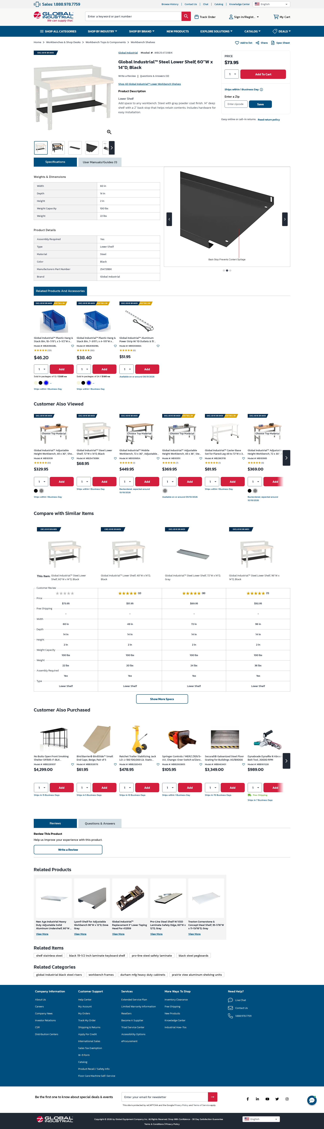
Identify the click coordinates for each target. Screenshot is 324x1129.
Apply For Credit (87, 1034)
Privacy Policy (181, 1105)
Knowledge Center (239, 4)
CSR (37, 1027)
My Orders (84, 1013)
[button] (271, 4)
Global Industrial (128, 53)
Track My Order (87, 1020)
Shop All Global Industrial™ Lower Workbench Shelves (149, 84)
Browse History (170, 4)
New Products (172, 1013)
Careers (39, 1007)
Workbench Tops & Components (106, 42)
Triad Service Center (132, 1027)
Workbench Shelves (143, 42)
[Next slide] (285, 219)
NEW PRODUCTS (178, 31)
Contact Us (191, 4)
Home (37, 42)
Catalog (218, 4)
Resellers (126, 1013)
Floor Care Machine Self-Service (96, 1076)
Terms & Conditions (154, 1124)
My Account (85, 1007)
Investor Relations (45, 1020)
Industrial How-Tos (175, 1027)
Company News (43, 1013)
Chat (205, 4)
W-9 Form (84, 1055)
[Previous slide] (169, 219)
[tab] (55, 162)
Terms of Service (201, 1105)
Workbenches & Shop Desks (63, 42)
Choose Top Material (54, 433)
